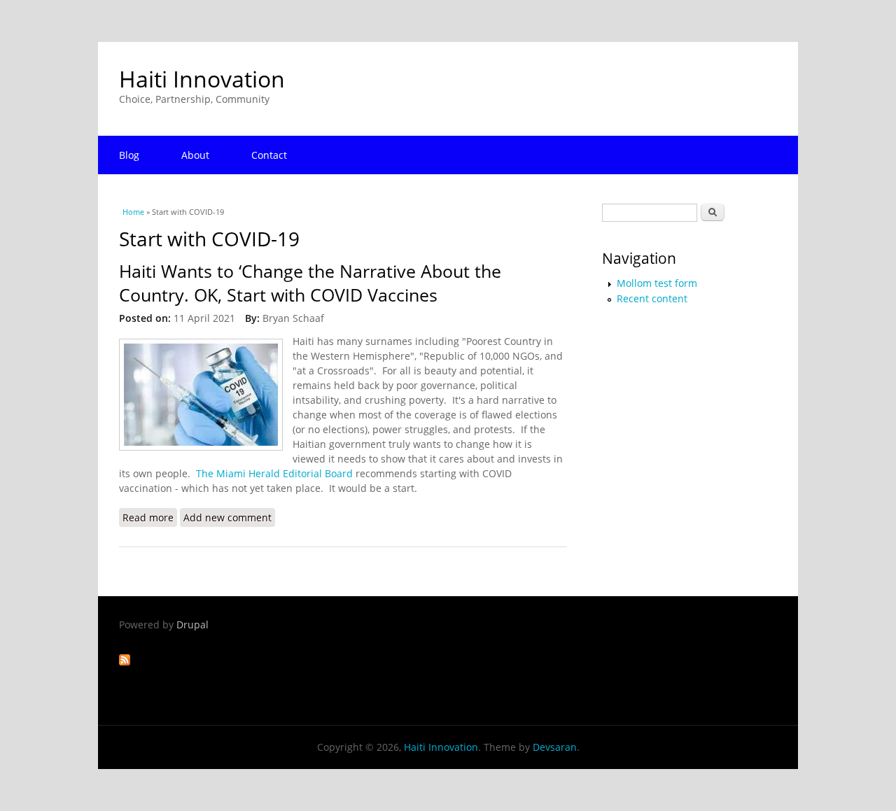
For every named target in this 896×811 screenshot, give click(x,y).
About (195, 155)
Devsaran (555, 747)
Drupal (192, 624)
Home (133, 211)
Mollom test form (657, 283)
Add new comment (227, 517)
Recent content (652, 298)
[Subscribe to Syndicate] (124, 661)
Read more (149, 517)
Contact (269, 155)
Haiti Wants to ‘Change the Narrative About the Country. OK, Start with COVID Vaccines (310, 283)
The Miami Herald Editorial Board (274, 473)
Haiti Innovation (202, 79)
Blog (129, 155)
